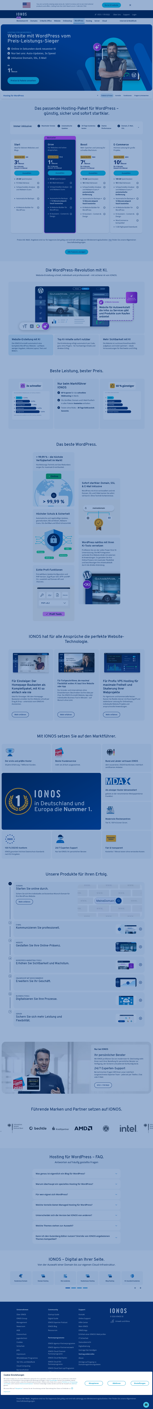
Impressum (7, 1391)
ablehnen (74, 1384)
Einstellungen (53, 1380)
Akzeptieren (18, 1388)
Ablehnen (117, 1383)
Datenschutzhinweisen (26, 1384)
